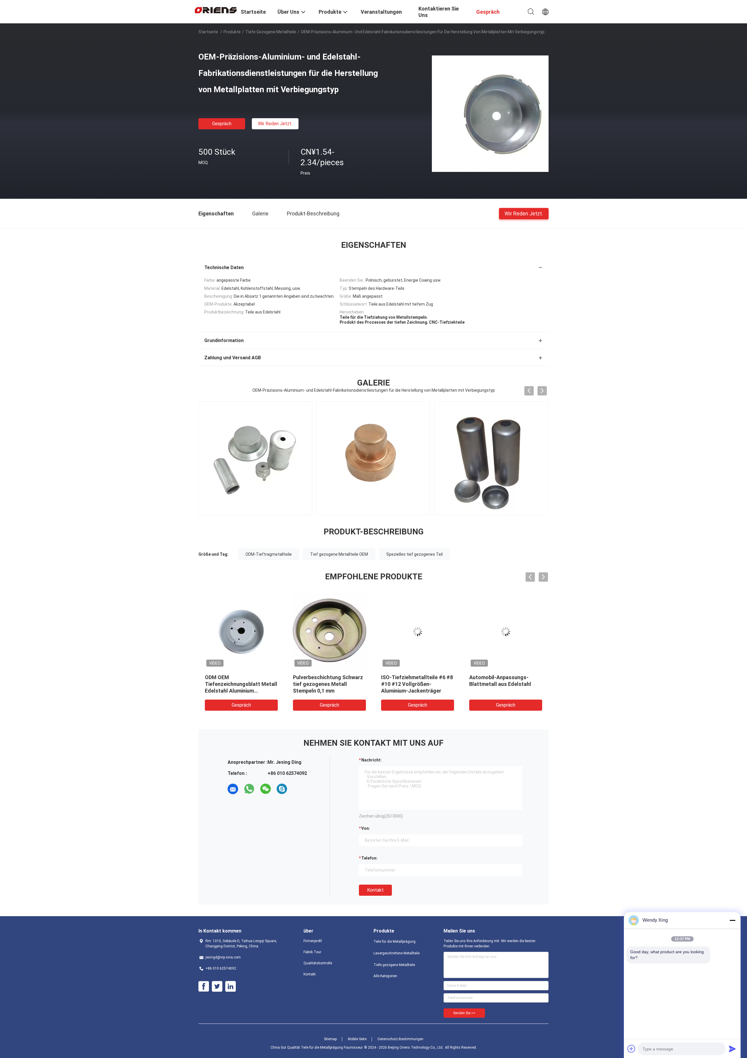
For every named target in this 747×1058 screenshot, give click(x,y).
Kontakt (375, 890)
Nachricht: (371, 760)
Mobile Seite (357, 1039)
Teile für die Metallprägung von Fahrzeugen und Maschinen (372, 684)
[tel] (298, 789)
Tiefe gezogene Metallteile (270, 31)
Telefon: (369, 858)
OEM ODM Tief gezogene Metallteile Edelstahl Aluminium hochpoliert (458, 684)
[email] (233, 789)
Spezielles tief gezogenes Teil (414, 554)
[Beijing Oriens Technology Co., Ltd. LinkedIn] (230, 986)
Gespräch (221, 123)
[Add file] (631, 1048)
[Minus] (732, 920)
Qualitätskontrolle (317, 963)
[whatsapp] (249, 789)
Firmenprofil (312, 941)
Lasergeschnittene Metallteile (397, 953)
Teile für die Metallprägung (395, 942)
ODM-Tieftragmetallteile (268, 554)
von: (365, 828)
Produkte (232, 31)
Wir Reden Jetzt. (275, 123)
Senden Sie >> (464, 1013)
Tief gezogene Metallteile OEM (339, 554)
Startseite (208, 31)
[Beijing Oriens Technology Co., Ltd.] (216, 9)
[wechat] (265, 789)
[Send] (732, 1048)
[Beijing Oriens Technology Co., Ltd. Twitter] (217, 986)
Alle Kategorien (385, 976)
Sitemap (330, 1039)
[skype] (282, 789)
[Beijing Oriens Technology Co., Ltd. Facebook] (203, 986)
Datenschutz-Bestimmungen (400, 1039)
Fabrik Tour (312, 952)
